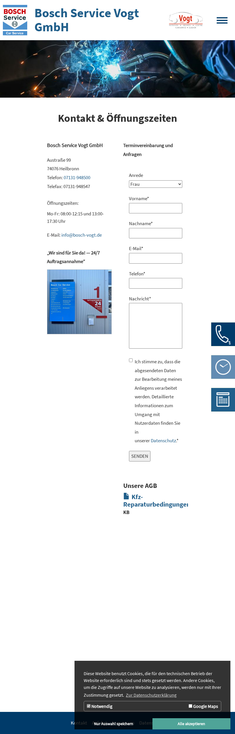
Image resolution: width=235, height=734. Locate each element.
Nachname (136, 223)
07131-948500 (77, 177)
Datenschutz (163, 440)
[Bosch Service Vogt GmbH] (185, 20)
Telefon (136, 274)
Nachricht (136, 298)
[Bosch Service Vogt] (15, 20)
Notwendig (101, 706)
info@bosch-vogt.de (81, 235)
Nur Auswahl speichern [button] (113, 723)
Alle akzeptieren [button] (191, 723)
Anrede (136, 175)
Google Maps (205, 706)
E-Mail (136, 248)
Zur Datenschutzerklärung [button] (151, 695)
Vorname (136, 198)
